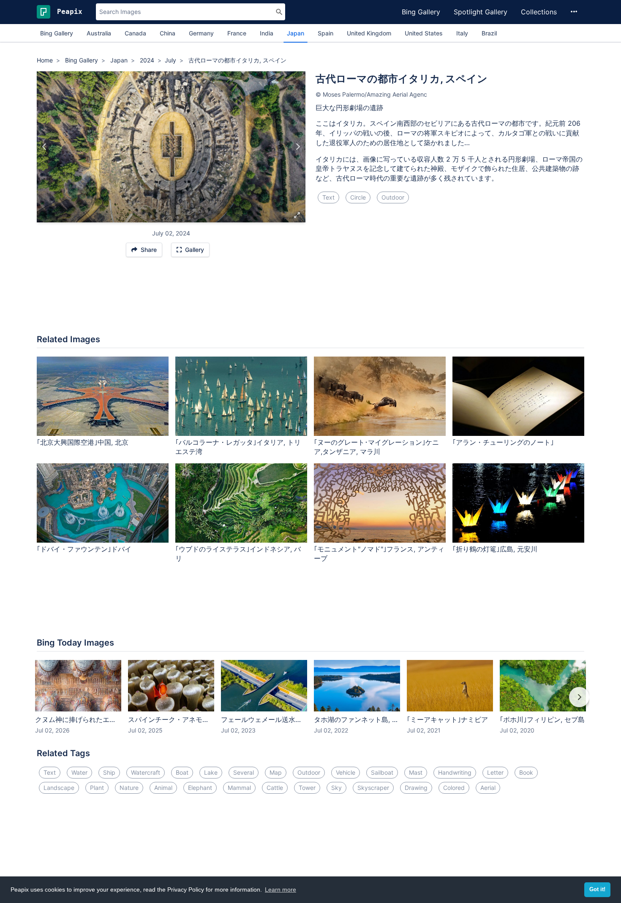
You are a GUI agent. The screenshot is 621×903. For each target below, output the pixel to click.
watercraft (145, 772)
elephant (200, 787)
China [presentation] (167, 33)
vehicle (345, 772)
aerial (488, 787)
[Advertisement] (310, 300)
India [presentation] (266, 33)
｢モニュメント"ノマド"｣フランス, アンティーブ (379, 554)
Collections (539, 12)
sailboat (382, 772)
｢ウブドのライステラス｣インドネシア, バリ (238, 554)
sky (336, 787)
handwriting (454, 772)
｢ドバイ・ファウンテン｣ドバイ (84, 549)
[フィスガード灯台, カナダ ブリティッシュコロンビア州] (44, 147)
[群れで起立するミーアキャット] (297, 147)
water (79, 772)
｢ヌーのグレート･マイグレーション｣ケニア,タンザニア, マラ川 (376, 447)
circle (358, 197)
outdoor (392, 197)
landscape (59, 787)
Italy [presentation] (462, 33)
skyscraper (373, 787)
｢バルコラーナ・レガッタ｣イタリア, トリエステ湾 (238, 447)
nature (129, 787)
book (526, 772)
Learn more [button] (280, 889)
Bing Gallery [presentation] (56, 33)
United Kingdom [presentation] (369, 33)
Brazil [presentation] (489, 33)
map (276, 772)
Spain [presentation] (325, 33)
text (328, 197)
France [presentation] (236, 33)
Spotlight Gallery (480, 12)
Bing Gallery (421, 12)
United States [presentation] (424, 33)
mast (415, 772)
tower (307, 787)
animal (163, 787)
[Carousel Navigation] (310, 703)
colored (454, 787)
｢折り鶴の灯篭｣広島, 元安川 (494, 549)
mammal (239, 787)
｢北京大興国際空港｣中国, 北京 (82, 442)
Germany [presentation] (201, 33)
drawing (416, 787)
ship (109, 772)
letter (495, 772)
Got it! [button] (597, 889)
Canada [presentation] (135, 33)
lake (211, 772)
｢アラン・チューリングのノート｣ (503, 442)
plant (97, 787)
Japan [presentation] (295, 33)
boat (182, 772)
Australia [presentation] (99, 33)
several (243, 772)
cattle (275, 787)
